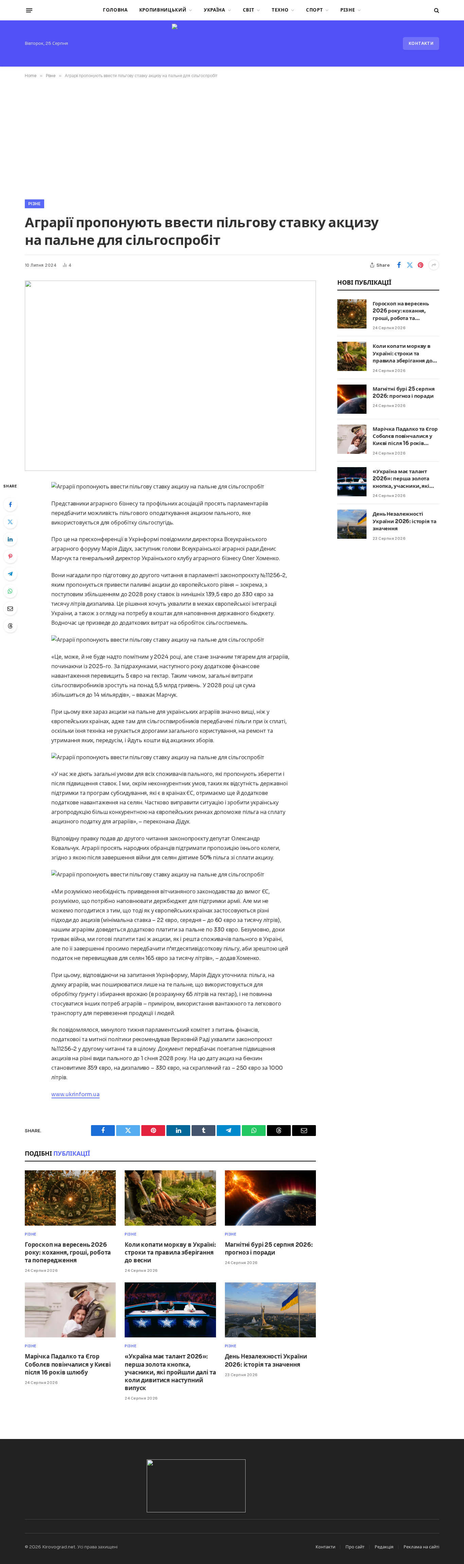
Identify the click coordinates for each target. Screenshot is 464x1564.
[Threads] (10, 626)
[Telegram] (10, 574)
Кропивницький (162, 10)
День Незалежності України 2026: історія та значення (266, 1360)
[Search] (436, 10)
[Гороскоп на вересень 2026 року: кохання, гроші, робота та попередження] (70, 1198)
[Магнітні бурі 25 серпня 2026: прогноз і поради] (270, 1198)
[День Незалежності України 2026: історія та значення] (270, 1310)
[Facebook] (10, 504)
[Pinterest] (10, 556)
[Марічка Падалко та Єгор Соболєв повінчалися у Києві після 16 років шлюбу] (70, 1310)
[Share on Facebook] (399, 265)
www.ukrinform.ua (75, 1094)
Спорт (314, 10)
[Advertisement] (232, 137)
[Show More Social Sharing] (433, 265)
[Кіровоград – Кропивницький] (232, 43)
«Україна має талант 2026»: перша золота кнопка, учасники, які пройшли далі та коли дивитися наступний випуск (170, 1372)
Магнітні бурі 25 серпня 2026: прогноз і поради (269, 1248)
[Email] (10, 608)
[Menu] (29, 10)
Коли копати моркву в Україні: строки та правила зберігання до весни (170, 1252)
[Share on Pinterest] (420, 265)
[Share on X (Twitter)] (410, 265)
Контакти (421, 43)
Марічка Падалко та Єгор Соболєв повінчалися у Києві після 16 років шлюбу (67, 1364)
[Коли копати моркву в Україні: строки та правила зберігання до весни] (170, 1198)
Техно (280, 10)
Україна (214, 10)
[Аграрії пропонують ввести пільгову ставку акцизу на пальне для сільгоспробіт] (170, 376)
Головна (115, 10)
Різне (347, 10)
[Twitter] (10, 522)
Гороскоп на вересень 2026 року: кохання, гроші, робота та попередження (68, 1252)
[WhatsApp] (10, 591)
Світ (248, 10)
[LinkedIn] (10, 539)
